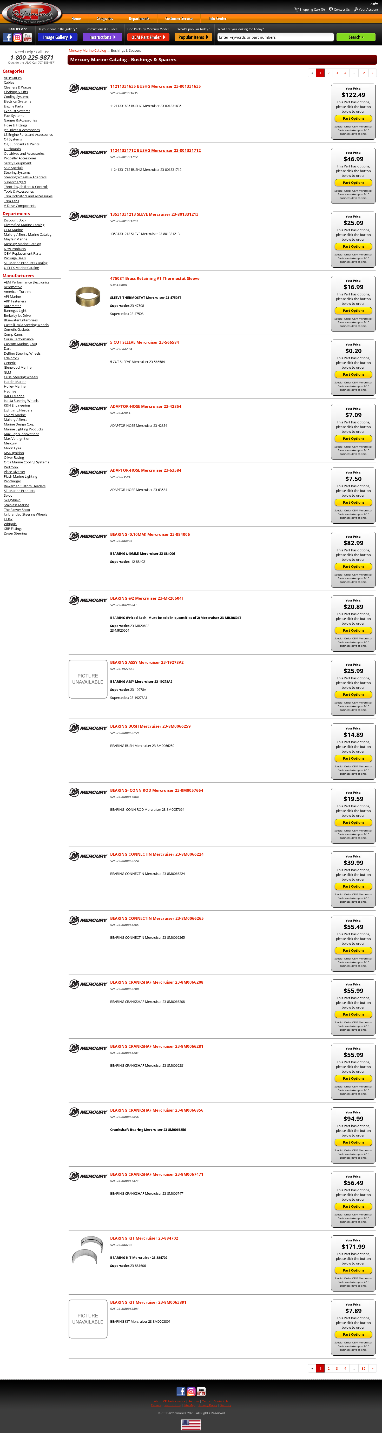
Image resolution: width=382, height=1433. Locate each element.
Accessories (13, 78)
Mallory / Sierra (15, 419)
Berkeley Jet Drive (17, 315)
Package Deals (15, 258)
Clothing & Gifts (16, 92)
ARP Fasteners (15, 301)
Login (374, 3)
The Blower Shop (17, 510)
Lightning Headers (18, 410)
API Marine (12, 296)
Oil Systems (13, 139)
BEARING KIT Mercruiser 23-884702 (144, 1238)
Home (76, 18)
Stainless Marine (16, 505)
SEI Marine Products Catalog (26, 263)
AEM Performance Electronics (26, 282)
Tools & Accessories (19, 191)
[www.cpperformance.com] (32, 14)
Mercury (10, 443)
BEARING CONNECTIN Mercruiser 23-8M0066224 (157, 854)
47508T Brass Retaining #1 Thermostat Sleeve (155, 278)
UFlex (8, 519)
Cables (9, 82)
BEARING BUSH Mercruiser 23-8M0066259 (150, 726)
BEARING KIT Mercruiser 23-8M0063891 (148, 1302)
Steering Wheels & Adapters (25, 177)
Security (225, 1405)
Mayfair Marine (15, 239)
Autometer (12, 306)
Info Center (217, 18)
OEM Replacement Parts (22, 253)
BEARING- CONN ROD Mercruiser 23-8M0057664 (156, 790)
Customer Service (179, 18)
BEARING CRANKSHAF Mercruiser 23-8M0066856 (156, 1110)
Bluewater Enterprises (21, 320)
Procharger (12, 481)
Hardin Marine (15, 382)
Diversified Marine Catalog (24, 225)
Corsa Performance (19, 339)
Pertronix (11, 467)
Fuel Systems (14, 115)
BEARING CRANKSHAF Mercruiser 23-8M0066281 (156, 1046)
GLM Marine (13, 230)
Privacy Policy (208, 1405)
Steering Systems (17, 172)
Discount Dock (15, 220)
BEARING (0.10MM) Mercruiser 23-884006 (150, 534)
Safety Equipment (17, 163)
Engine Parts (13, 106)
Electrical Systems (17, 101)
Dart (7, 348)
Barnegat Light (15, 310)
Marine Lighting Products (23, 429)
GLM (7, 372)
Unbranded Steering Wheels (25, 514)
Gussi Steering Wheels (21, 377)
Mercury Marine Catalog (22, 244)
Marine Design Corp (19, 424)
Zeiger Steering (15, 533)
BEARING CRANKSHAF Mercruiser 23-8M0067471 (156, 1174)
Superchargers (15, 182)
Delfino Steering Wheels (22, 353)
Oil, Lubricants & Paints (21, 144)
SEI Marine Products (19, 491)
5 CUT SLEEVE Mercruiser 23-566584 (144, 342)
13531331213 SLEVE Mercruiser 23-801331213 (154, 214)
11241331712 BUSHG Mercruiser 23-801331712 (155, 150)
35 (365, 72)
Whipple (10, 524)
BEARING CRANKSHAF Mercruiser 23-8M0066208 (156, 982)
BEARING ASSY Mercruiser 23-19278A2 (147, 662)
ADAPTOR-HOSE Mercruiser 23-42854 (145, 406)
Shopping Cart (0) (312, 9)
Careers (156, 1405)
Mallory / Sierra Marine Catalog (27, 234)
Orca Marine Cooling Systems (26, 462)
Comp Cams (13, 334)
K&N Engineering (17, 405)
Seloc (8, 495)
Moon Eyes (12, 448)
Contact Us (342, 9)
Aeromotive (13, 287)
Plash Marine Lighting (20, 476)
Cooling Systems (16, 96)
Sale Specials (13, 168)
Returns (193, 1401)
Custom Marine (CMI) (20, 344)
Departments (139, 18)
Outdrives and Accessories (24, 153)
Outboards (12, 149)
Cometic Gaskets (17, 329)
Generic (10, 363)
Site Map (189, 1405)
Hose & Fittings (15, 125)
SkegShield (12, 500)
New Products (15, 249)
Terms (206, 1401)
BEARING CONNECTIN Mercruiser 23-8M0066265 (157, 918)
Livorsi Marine (15, 415)
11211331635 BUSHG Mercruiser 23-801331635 (155, 86)
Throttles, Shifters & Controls (26, 187)
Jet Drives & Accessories (22, 130)
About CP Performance (169, 1401)
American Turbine (17, 291)
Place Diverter (14, 472)
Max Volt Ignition (17, 438)
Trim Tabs (11, 201)
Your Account (368, 9)
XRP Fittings (13, 528)
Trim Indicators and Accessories (28, 196)
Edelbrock (11, 358)
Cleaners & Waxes (17, 87)
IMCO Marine (14, 396)
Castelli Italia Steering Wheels (26, 325)
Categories (105, 18)
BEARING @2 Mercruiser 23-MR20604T (147, 598)
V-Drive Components (20, 206)
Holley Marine (14, 386)
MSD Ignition (14, 453)
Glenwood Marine (17, 367)
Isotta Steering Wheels (21, 400)
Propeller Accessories (20, 158)
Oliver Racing (14, 457)
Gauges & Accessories (20, 120)
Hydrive (10, 391)
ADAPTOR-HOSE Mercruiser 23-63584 (145, 470)
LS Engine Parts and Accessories (28, 134)
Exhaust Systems (17, 111)
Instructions (172, 1405)
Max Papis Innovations (21, 434)
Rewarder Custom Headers (24, 486)
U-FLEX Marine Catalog (21, 268)
